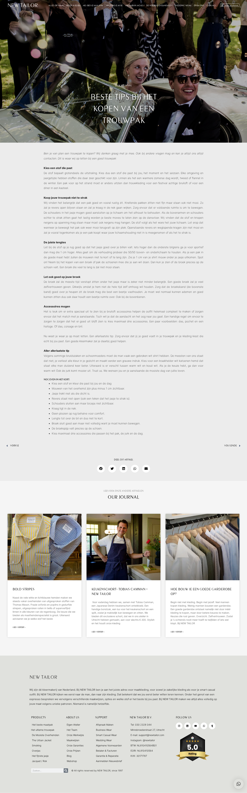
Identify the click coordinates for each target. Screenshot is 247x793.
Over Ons (199, 5)
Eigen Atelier (73, 5)
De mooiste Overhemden (159, 5)
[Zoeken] (66, 770)
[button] (101, 469)
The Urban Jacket (134, 5)
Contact (211, 5)
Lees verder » (19, 627)
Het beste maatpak (93, 5)
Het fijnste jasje (114, 5)
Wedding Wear (183, 5)
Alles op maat (56, 5)
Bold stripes (23, 589)
